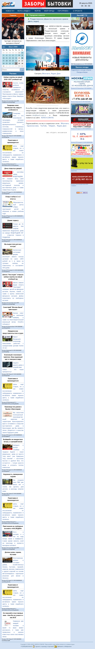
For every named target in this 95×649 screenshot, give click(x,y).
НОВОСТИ (10, 11)
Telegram (51, 126)
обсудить (53, 132)
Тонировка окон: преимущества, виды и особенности (13, 108)
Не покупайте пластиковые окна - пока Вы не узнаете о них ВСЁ (13, 615)
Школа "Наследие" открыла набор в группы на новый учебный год (12, 277)
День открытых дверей (13, 168)
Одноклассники (32, 126)
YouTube (43, 126)
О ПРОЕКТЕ (77, 11)
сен (22, 47)
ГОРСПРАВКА (63, 11)
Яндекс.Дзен (55, 74)
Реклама (13, 74)
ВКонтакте (46, 74)
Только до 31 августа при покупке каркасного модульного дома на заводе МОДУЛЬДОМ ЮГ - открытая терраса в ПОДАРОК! (13, 230)
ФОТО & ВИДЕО (23, 11)
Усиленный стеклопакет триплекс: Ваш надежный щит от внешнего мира (12, 357)
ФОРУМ (38, 11)
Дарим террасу (13, 220)
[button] (29, 90)
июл (4, 47)
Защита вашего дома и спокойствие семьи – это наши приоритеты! (13, 367)
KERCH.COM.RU (47, 118)
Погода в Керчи (82, 72)
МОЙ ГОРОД (49, 11)
